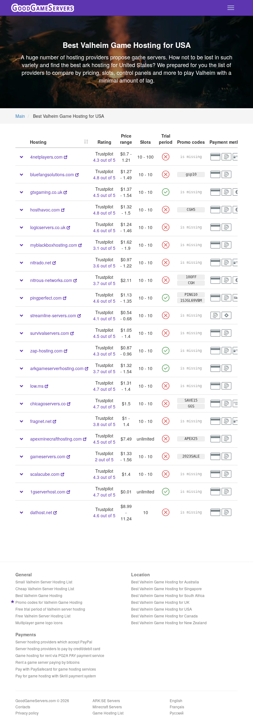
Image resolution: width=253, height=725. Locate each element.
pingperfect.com (46, 298)
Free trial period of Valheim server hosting (50, 609)
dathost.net (41, 512)
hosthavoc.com (45, 210)
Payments (25, 634)
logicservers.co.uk (47, 227)
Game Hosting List (108, 712)
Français (177, 706)
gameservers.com (48, 456)
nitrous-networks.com (51, 280)
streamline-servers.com (53, 315)
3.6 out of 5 (104, 265)
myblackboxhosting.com (54, 245)
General (23, 574)
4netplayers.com (46, 157)
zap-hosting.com (46, 351)
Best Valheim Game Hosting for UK (160, 602)
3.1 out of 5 (104, 248)
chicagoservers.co (48, 403)
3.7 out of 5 (104, 283)
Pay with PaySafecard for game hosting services (55, 669)
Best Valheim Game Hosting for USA (161, 609)
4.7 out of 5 (104, 389)
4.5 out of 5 (104, 195)
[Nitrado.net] (54, 262)
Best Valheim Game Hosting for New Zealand (169, 622)
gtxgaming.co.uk (46, 192)
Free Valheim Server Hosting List (42, 615)
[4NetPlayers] (65, 157)
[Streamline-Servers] (79, 315)
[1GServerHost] (68, 491)
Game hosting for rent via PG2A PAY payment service (59, 655)
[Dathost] (55, 512)
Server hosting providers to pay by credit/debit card (57, 648)
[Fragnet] (54, 421)
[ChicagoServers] (68, 403)
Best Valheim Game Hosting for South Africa (168, 595)
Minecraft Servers (107, 706)
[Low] (46, 386)
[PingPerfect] (64, 298)
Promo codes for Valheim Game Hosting (48, 602)
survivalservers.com (50, 333)
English (176, 700)
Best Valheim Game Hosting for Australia (165, 581)
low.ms (37, 386)
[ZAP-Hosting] (65, 351)
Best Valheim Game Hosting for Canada (164, 615)
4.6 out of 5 (104, 230)
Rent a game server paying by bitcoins (47, 662)
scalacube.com (45, 474)
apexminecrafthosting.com (56, 439)
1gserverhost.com (47, 491)
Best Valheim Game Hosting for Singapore (166, 588)
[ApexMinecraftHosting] (84, 439)
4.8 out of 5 (104, 177)
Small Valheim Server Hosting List (43, 581)
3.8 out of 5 (104, 424)
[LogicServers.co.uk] (68, 227)
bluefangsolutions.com (52, 174)
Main (20, 116)
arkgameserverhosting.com (57, 368)
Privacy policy (27, 712)
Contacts (22, 706)
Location (140, 574)
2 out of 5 (104, 459)
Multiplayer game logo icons (39, 622)
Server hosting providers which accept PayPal (53, 641)
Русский (177, 712)
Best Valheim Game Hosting (38, 595)
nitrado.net (40, 262)
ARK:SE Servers (106, 700)
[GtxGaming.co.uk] (65, 192)
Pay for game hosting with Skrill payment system (55, 675)
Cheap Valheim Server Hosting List (44, 588)
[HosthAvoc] (62, 210)
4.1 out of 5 (104, 318)
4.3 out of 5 (104, 160)
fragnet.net (41, 421)
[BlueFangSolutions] (77, 174)
